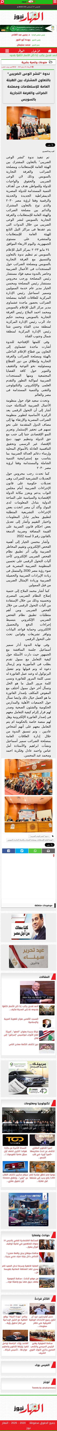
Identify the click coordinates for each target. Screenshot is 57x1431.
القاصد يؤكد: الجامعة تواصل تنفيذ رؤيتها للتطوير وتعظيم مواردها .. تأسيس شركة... (15, 1346)
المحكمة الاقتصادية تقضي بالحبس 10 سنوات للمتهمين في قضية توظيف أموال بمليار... (21, 1244)
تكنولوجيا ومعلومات (37, 1103)
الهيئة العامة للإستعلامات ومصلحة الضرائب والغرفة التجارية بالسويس (30, 840)
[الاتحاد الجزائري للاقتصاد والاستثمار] (28, 957)
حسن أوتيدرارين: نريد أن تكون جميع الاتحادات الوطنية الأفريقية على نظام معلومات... (42, 1321)
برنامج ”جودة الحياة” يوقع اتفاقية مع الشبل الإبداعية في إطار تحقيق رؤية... (15, 1320)
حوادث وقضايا (41, 1235)
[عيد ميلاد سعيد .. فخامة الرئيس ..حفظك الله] (28, 927)
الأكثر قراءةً (42, 1298)
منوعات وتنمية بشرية (34, 62)
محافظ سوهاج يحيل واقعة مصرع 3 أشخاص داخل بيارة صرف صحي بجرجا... (21, 1255)
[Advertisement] (35, 877)
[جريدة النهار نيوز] (28, 1078)
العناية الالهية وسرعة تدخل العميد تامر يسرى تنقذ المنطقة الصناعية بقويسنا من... (20, 1269)
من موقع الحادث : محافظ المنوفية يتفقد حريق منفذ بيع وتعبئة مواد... (22, 1280)
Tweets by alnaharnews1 (44, 1388)
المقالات (44, 977)
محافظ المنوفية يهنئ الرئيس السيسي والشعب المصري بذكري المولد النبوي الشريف (42, 1348)
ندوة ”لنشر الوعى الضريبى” (39, 836)
